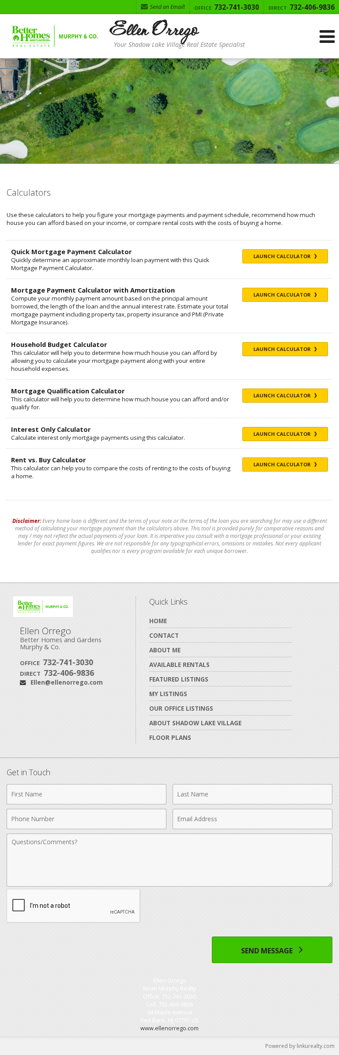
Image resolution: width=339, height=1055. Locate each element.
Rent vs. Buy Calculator (48, 459)
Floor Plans (170, 737)
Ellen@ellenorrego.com (66, 682)
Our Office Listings (181, 708)
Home (158, 621)
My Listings (168, 693)
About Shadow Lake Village (195, 723)
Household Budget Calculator (59, 344)
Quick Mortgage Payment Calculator (71, 251)
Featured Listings (178, 679)
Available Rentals (179, 664)
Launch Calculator (282, 256)
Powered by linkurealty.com (300, 1046)
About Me (165, 650)
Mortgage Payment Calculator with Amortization (93, 290)
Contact (164, 635)
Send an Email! (167, 7)
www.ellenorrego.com (169, 1028)
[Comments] (169, 884)
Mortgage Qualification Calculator (68, 390)
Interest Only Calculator (51, 429)
